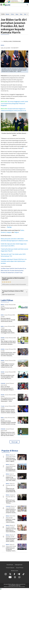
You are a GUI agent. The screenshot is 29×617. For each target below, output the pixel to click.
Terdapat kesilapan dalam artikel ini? (12, 291)
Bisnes (2, 360)
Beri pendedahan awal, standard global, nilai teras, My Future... (7, 376)
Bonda (7, 14)
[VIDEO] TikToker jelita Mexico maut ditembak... (11, 530)
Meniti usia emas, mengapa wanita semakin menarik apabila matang (8, 422)
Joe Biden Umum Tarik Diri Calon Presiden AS (12, 268)
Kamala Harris (11, 272)
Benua (2, 45)
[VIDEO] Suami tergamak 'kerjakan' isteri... (11, 549)
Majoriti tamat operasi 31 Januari (8, 308)
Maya (2, 315)
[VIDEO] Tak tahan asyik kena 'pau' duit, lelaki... (11, 479)
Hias (21, 14)
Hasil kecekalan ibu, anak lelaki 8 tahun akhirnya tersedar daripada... (8, 354)
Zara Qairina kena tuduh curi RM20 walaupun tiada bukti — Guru (8, 399)
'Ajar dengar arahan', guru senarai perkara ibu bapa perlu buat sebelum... (8, 342)
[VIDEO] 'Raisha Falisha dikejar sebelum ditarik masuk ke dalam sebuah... (8, 411)
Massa (2, 372)
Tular (2, 406)
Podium (3, 383)
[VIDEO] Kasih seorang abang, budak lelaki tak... (11, 490)
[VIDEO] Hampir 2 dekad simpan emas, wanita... (11, 540)
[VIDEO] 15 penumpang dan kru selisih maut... (11, 469)
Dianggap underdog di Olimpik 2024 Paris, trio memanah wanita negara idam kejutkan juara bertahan (14, 261)
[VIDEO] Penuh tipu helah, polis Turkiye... (10, 501)
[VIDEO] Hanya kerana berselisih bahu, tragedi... (11, 459)
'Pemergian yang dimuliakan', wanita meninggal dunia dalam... (8, 331)
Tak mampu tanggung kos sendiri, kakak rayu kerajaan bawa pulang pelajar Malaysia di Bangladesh (14, 103)
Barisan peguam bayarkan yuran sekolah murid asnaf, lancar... (8, 319)
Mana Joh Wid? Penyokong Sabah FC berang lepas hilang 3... (7, 388)
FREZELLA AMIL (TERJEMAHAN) (12, 41)
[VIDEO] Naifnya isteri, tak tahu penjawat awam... (11, 511)
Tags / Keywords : (6, 266)
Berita (2, 304)
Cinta (12, 14)
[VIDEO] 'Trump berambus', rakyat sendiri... (10, 520)
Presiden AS (4, 272)
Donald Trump (18, 272)
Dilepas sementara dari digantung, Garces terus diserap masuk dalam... (8, 433)
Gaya (17, 14)
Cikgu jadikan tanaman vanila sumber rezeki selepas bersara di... (7, 365)
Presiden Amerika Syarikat (16, 270)
